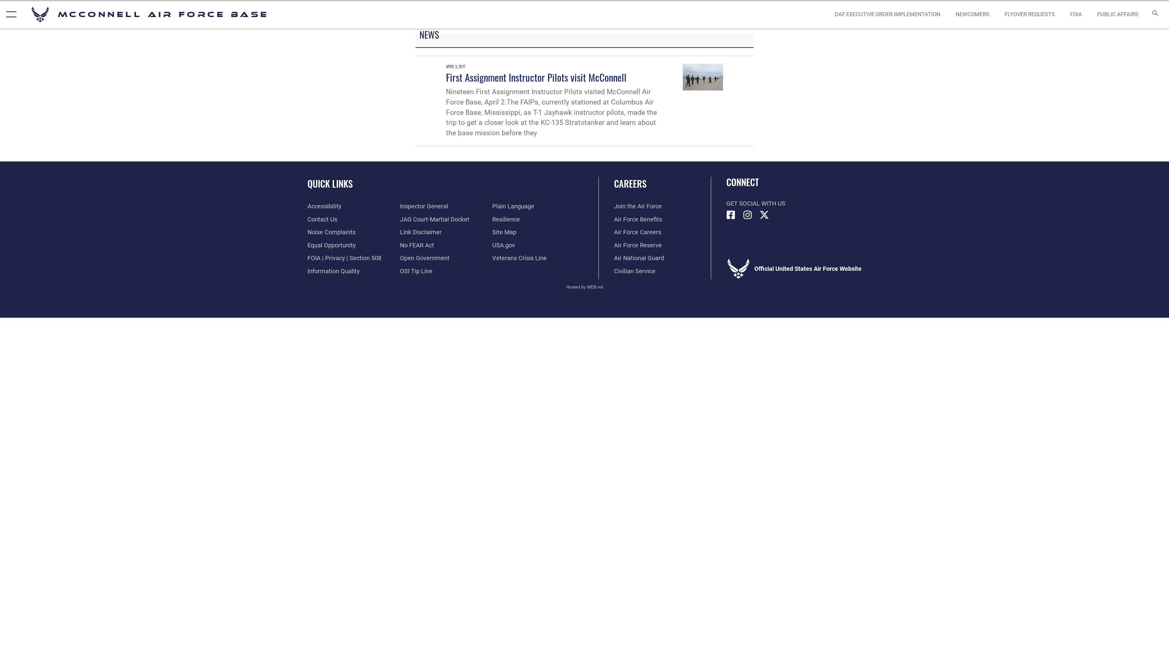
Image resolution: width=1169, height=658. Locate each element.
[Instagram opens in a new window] (747, 215)
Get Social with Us (755, 203)
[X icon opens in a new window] (764, 215)
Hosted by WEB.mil (584, 287)
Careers (630, 183)
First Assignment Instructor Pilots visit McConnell (536, 77)
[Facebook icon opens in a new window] (730, 215)
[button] (10, 14)
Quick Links (330, 183)
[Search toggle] (1154, 14)
